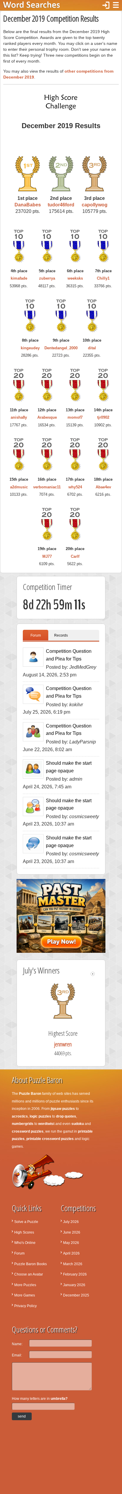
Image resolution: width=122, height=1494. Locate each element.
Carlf (75, 556)
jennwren (69, 1044)
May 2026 (71, 1243)
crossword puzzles (28, 1131)
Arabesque (47, 417)
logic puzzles (40, 1116)
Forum (35, 635)
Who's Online (25, 1243)
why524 (75, 487)
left (93, 974)
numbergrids (22, 1124)
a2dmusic (19, 487)
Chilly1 (103, 278)
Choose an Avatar (28, 1274)
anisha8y (19, 417)
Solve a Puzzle (26, 1222)
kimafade (19, 278)
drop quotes (66, 1116)
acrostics (20, 1116)
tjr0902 (103, 417)
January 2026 (74, 1285)
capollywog (94, 204)
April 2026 (71, 1253)
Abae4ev (103, 487)
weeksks (75, 278)
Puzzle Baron (30, 1094)
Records (61, 635)
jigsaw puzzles (63, 1109)
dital (92, 348)
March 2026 (72, 1264)
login (106, 5)
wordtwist (46, 1124)
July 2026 (71, 1222)
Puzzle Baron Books (30, 1264)
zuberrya (47, 278)
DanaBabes (28, 204)
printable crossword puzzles (50, 1139)
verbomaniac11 (47, 487)
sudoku (77, 1124)
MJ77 (47, 556)
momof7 (75, 417)
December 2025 (76, 1295)
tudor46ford (61, 204)
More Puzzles (25, 1285)
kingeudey (30, 348)
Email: (17, 1355)
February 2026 (75, 1274)
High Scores (24, 1232)
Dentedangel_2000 (61, 348)
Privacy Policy (25, 1306)
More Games (24, 1295)
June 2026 (71, 1232)
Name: (17, 1344)
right (97, 974)
